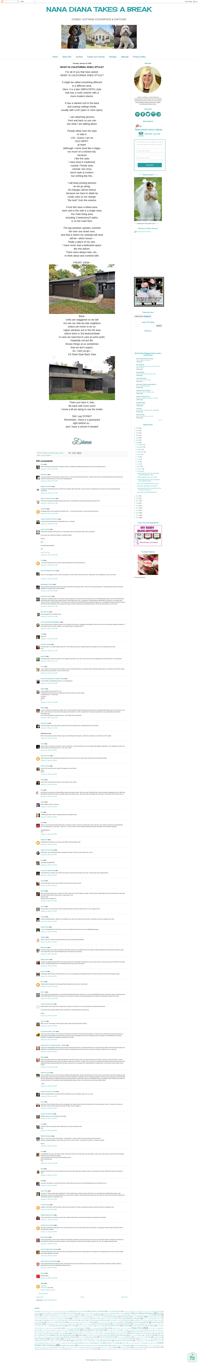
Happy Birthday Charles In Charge (121, 1328)
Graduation (51, 1328)
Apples (36, 1313)
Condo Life (106, 1318)
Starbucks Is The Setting (112, 1343)
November (140, 447)
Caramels (80, 1316)
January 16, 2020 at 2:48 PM (49, 1185)
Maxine (67, 1333)
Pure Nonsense (96, 1339)
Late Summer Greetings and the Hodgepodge (147, 410)
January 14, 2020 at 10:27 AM (49, 524)
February (140, 469)
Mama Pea (44, 947)
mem (102, 1333)
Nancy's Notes (45, 766)
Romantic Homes (106, 1340)
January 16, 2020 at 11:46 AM (49, 1163)
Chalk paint (87, 1316)
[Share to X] (76, 453)
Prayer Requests (40, 1339)
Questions (105, 1339)
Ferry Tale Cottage (74, 1324)
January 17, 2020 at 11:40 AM (49, 1219)
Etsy (93, 1322)
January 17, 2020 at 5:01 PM (49, 1243)
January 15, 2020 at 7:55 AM (49, 1026)
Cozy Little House (141, 378)
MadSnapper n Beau (47, 584)
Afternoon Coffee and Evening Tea (146, 384)
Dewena (43, 656)
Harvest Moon (44, 1330)
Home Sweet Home (97, 1330)
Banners (94, 1313)
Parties (48, 1337)
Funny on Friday (100, 1325)
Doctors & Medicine (143, 1320)
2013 (137, 510)
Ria (70, 1340)
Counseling (44, 1320)
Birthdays (97, 1315)
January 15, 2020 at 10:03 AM (49, 1067)
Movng (162, 1333)
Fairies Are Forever (96, 57)
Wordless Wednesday (130, 1349)
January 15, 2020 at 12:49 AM (49, 998)
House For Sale (116, 1330)
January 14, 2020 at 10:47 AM (49, 606)
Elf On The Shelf (61, 1322)
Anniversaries (158, 1311)
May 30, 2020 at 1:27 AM (48, 1290)
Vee (42, 634)
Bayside (136, 1313)
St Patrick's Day (87, 1343)
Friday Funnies (155, 1324)
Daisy (89, 1320)
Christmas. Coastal (48, 1318)
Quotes (111, 1339)
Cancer (73, 1317)
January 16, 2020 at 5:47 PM (49, 1199)
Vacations (150, 1347)
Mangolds (37, 1333)
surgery (149, 1343)
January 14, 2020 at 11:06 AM (49, 639)
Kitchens (55, 1331)
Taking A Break (104, 1345)
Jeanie (43, 880)
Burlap (42, 1316)
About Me (66, 57)
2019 (137, 496)
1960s (36, 1311)
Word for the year (119, 1349)
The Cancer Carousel (151, 1345)
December (140, 444)
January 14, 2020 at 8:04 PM (49, 954)
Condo (42, 455)
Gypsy (97, 1328)
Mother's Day (149, 1333)
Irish (143, 1330)
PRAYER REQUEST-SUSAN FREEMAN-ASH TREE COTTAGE (148, 480)
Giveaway (159, 1325)
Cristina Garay (45, 1204)
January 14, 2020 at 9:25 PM (49, 976)
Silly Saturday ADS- (157, 1340)
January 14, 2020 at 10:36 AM (49, 565)
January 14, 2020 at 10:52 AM (49, 616)
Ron (42, 860)
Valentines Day (38, 1349)
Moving (156, 1333)
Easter (42, 1322)
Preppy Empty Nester (47, 1215)
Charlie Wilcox (125, 1317)
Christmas (140, 1317)
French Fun (147, 1324)
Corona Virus (146, 1318)
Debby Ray (44, 474)
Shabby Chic (143, 1340)
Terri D (43, 906)
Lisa (42, 1124)
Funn (88, 1325)
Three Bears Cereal (76, 1347)
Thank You (118, 1345)
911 (59, 1311)
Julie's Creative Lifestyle (48, 498)
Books (125, 1315)
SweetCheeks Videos (68, 1345)
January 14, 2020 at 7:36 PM (49, 921)
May (138, 461)
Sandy (116, 1340)
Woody (43, 1057)
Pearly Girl (60, 1337)
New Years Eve (133, 1335)
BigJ (85, 1315)
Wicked (90, 1349)
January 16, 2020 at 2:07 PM (49, 1175)
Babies (76, 1313)
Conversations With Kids (117, 1318)
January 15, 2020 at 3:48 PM (49, 1096)
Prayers (66, 1339)
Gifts (133, 1325)
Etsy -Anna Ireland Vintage (103, 1322)
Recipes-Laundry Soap (144, 1339)
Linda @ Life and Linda (47, 850)
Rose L (43, 992)
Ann (42, 812)
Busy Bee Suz (45, 612)
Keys (49, 1331)
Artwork (51, 1313)
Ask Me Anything (59, 1313)
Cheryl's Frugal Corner (143, 396)
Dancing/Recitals (97, 1320)
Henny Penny (45, 927)
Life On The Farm (106, 1331)
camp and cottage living (48, 870)
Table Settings (94, 1345)
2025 (137, 430)
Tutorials (128, 1347)
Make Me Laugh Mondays (155, 1331)
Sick (149, 1340)
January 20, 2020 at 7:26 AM (49, 1267)
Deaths (105, 1320)
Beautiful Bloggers (147, 1313)
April (138, 464)
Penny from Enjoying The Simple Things (52, 678)
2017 (137, 500)
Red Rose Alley (45, 1072)
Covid (68, 1320)
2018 (137, 498)
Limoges (122, 1331)
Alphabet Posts (116, 1311)
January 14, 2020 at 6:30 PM (49, 875)
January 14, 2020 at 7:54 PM (49, 931)
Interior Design (137, 1330)
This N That (44, 1191)
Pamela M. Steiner (46, 596)
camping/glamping (64, 1316)
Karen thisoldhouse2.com (48, 570)
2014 (137, 508)
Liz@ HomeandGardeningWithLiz (50, 622)
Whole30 (84, 1349)
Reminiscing (56, 1340)
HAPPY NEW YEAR (153, 1328)
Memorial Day (108, 1333)
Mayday (77, 1333)
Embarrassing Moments (84, 1322)
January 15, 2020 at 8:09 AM (49, 1039)
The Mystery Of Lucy (56, 1347)
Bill (42, 1180)
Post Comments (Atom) (50, 1300)
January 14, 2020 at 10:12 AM (49, 493)
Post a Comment (43, 1293)
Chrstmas (57, 1318)
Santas (121, 1340)
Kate (42, 464)
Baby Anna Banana (85, 1313)
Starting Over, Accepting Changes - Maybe (53, 1045)
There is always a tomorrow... (143, 360)
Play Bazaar (44, 1287)
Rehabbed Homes (157, 1339)
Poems (143, 1337)
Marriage (61, 1333)
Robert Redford (85, 1340)
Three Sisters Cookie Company (91, 1347)
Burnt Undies (49, 1316)
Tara (112, 1345)
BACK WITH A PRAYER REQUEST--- (147, 492)
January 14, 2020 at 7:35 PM (49, 911)
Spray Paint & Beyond (69, 1343)
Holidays (85, 1330)
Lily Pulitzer (114, 1331)
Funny (92, 1325)
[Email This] (73, 453)
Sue (42, 1151)
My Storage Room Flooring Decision (145, 392)
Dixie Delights (140, 372)
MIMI (127, 1333)
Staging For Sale (98, 1343)
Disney (134, 1320)
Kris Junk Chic (62, 1331)
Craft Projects (74, 1320)
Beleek (67, 1315)
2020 (137, 442)
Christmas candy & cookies (155, 1316)
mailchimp (145, 1331)
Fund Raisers (81, 1325)
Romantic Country (95, 1340)
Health (51, 1330)
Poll (155, 1337)
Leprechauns (92, 1331)
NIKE (42, 1283)
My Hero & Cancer (45, 1335)
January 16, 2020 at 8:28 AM (49, 1130)
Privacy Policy (139, 57)
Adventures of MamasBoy (97, 1311)
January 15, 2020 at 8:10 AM (49, 1051)
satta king (43, 1286)
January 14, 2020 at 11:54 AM (49, 673)
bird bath (90, 1315)
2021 (137, 440)
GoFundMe (37, 1328)
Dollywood (152, 1320)
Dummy (36, 1322)
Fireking (115, 1324)
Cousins (62, 1320)
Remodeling (48, 455)
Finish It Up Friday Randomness (101, 1324)
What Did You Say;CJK (75, 1349)
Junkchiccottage (46, 644)
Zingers (138, 1349)
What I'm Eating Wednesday (143, 386)
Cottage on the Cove (156, 1318)
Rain (42, 1169)
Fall (147, 1322)
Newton (140, 1335)
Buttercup (44, 971)
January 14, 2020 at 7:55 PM (49, 942)
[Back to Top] (192, 1357)
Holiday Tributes (74, 1330)
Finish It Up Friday (85, 1324)
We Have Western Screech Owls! (144, 416)
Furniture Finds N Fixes (113, 1326)
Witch (111, 1349)
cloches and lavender (47, 1004)
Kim (42, 790)
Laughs (77, 1331)
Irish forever (150, 1330)
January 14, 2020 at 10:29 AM (49, 555)
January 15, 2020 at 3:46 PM (49, 1086)
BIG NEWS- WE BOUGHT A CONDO (147, 486)
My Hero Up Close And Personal (64, 1335)
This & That (67, 1347)
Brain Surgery (137, 1315)
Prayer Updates (55, 1339)
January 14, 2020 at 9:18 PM (49, 966)
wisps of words (45, 529)
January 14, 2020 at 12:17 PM (49, 728)
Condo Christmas (97, 1318)
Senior (136, 1340)
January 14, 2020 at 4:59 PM (49, 806)
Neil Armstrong (95, 1335)
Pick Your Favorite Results (107, 1337)
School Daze (129, 1340)
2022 (137, 438)
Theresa (43, 1021)
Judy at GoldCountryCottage (49, 1249)
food (119, 1324)
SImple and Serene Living (48, 1091)
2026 (137, 428)
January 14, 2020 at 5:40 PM (49, 844)
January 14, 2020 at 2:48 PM (49, 784)
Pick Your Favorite (91, 1337)
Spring (79, 1343)
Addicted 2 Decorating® (143, 390)
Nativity (88, 1335)
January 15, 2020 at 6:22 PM (49, 1108)
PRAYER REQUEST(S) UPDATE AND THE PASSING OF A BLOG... (149, 489)
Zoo (143, 1349)
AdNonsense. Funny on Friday (78, 1311)
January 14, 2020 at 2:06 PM (49, 750)
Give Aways (151, 1326)
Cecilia (43, 917)
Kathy (42, 779)
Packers (36, 1337)
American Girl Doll (128, 1311)
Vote (54, 1349)
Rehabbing (48, 1340)
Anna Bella (137, 1311)
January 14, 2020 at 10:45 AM (49, 579)
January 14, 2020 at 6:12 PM (49, 865)
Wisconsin (106, 1349)
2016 (137, 503)
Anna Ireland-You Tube (147, 1311)
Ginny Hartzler (45, 959)
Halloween (107, 1328)
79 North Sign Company (50, 1311)
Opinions (159, 1335)
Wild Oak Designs (46, 1136)
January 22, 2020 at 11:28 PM (49, 1278)
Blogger (110, 1360)
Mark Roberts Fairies (51, 1333)
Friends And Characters (58, 1326)
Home (55, 57)
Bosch (130, 1315)
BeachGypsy (44, 1237)
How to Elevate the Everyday (143, 380)
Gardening (126, 1326)
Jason (162, 1330)
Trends (122, 1347)
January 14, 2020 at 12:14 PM (49, 717)
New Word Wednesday (119, 1335)
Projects (82, 1339)
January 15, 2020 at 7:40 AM (49, 1015)
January (139, 471)
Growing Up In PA (82, 1328)
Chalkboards (95, 1316)
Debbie (43, 689)
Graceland (44, 1328)
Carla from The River (47, 1114)
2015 (137, 505)
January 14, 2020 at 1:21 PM (49, 738)
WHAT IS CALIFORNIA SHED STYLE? (148, 483)
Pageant (42, 1337)
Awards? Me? (69, 1313)
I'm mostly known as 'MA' (48, 1031)
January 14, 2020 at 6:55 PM (49, 885)
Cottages (37, 1320)
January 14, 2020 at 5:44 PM (49, 854)
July (138, 457)
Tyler (135, 1347)
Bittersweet (107, 1315)
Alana (109, 1311)
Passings (54, 1337)
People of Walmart (70, 1337)
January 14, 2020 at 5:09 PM (49, 834)
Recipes (113, 57)
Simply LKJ (44, 839)
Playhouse (129, 1337)
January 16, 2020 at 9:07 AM (49, 1146)
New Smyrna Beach (106, 1335)
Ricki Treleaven (45, 755)
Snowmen (50, 1343)
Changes (102, 1316)
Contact (79, 57)
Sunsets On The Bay (139, 1343)
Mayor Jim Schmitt (85, 1333)
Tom (42, 560)
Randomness (118, 1339)
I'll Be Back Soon (140, 404)
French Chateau (137, 1324)
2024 (137, 433)
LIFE (98, 1331)
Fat (52, 1324)
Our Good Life (140, 364)
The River (139, 408)
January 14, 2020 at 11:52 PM (49, 986)
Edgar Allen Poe (50, 1322)
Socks (55, 1343)
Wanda (43, 707)
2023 (137, 435)
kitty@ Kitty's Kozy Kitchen (49, 1261)
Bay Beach (121, 1313)
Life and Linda (140, 414)
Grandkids (59, 1328)
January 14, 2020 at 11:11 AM (49, 650)
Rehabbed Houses (39, 1340)
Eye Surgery (115, 1322)
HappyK (43, 937)
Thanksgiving (127, 1345)
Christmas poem (38, 1318)
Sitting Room (42, 1343)
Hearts (56, 1330)
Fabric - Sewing (124, 1322)
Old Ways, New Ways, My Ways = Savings (147, 398)
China (133, 1316)
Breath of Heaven (147, 1315)
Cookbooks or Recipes (132, 1318)
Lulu (127, 1332)
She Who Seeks (140, 402)
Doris (42, 1102)
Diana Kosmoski (118, 1320)
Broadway (37, 1316)
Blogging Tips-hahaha (117, 1315)
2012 (137, 513)
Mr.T (37, 1335)
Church (63, 1318)
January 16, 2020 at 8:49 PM (49, 1209)
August (139, 454)
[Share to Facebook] (78, 453)
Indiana (130, 1330)
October (139, 449)
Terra (42, 666)
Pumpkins (88, 1339)
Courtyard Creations (53, 1320)
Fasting (48, 1324)
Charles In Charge (112, 1317)
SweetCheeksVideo (83, 1345)
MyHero (81, 1335)
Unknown (43, 509)
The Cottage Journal (45, 1347)
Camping (56, 1316)
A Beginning (65, 1311)
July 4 (45, 1331)
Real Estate (126, 1339)
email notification (73, 1322)
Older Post (124, 1297)
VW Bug (59, 1349)
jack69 (43, 891)
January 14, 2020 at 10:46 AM (49, 591)
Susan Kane (44, 723)
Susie (42, 744)
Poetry (149, 1337)
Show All (160, 420)
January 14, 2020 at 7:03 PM (49, 901)
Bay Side (128, 1313)
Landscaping (71, 1331)
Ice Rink (124, 1330)
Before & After (60, 1315)
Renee (43, 1273)
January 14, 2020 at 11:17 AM (49, 661)
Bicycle (72, 1315)
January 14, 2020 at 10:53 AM (49, 628)
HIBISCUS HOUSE (46, 486)
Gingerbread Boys (141, 1325)
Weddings (65, 1349)
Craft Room (83, 1320)
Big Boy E (78, 1315)
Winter (95, 1349)
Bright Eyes (156, 1315)
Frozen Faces (71, 1326)
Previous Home (74, 1339)
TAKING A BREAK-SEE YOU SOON (147, 477)
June (138, 459)
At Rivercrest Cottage (47, 1225)
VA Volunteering (142, 1347)
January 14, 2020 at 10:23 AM (49, 513)
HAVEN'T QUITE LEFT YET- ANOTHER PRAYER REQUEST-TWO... (148, 474)
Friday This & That (45, 1325)
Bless (42, 981)
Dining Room (127, 1320)
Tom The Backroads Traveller (144, 358)
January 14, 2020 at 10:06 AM (49, 481)
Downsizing (159, 1320)
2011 (137, 515)
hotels (108, 1330)
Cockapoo (75, 1318)
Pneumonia (137, 1337)
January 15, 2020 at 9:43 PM (49, 1118)
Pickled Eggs (120, 1337)
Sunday (130, 1343)
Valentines (158, 1347)
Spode (60, 1343)
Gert (42, 822)
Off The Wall (150, 1335)
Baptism (115, 1313)
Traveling (114, 1347)
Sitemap (124, 57)
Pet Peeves (81, 1337)
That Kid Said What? (139, 1345)
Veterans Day (47, 1349)
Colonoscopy (82, 1318)
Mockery (142, 1333)
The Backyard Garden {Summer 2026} (146, 374)
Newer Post (40, 1297)
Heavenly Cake (63, 1330)
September (140, 452)
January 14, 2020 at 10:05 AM (49, 469)
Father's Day (58, 1324)
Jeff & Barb (39, 1331)
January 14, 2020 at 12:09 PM (49, 683)
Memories (116, 1333)
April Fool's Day (44, 1313)
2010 (137, 517)
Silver (36, 1343)
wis (101, 1349)
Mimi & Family (134, 1333)
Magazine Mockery (136, 1331)
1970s (41, 1311)
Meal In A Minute (95, 1333)
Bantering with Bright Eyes (104, 1313)
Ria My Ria (76, 1340)
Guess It (92, 1328)
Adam (42, 802)
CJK (67, 1318)
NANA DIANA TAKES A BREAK (99, 9)
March (139, 466)
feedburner (65, 1324)
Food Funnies (126, 1324)
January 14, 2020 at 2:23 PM (49, 774)
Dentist (111, 1320)
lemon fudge (84, 1331)
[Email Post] (69, 452)
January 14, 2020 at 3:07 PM (49, 796)
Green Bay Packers (70, 1328)
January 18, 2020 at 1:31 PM (49, 1255)
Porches (159, 1337)
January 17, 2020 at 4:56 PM (49, 1231)
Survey (154, 1343)
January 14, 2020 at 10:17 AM (49, 503)
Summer (124, 1343)
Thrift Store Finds (105, 1347)
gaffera (98, 1360)
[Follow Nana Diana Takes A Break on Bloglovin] (143, 317)
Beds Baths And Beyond (49, 1315)
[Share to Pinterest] (80, 453)
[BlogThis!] (75, 453)
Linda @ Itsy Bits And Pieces (49, 519)
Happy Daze (137, 1328)
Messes (122, 1333)
